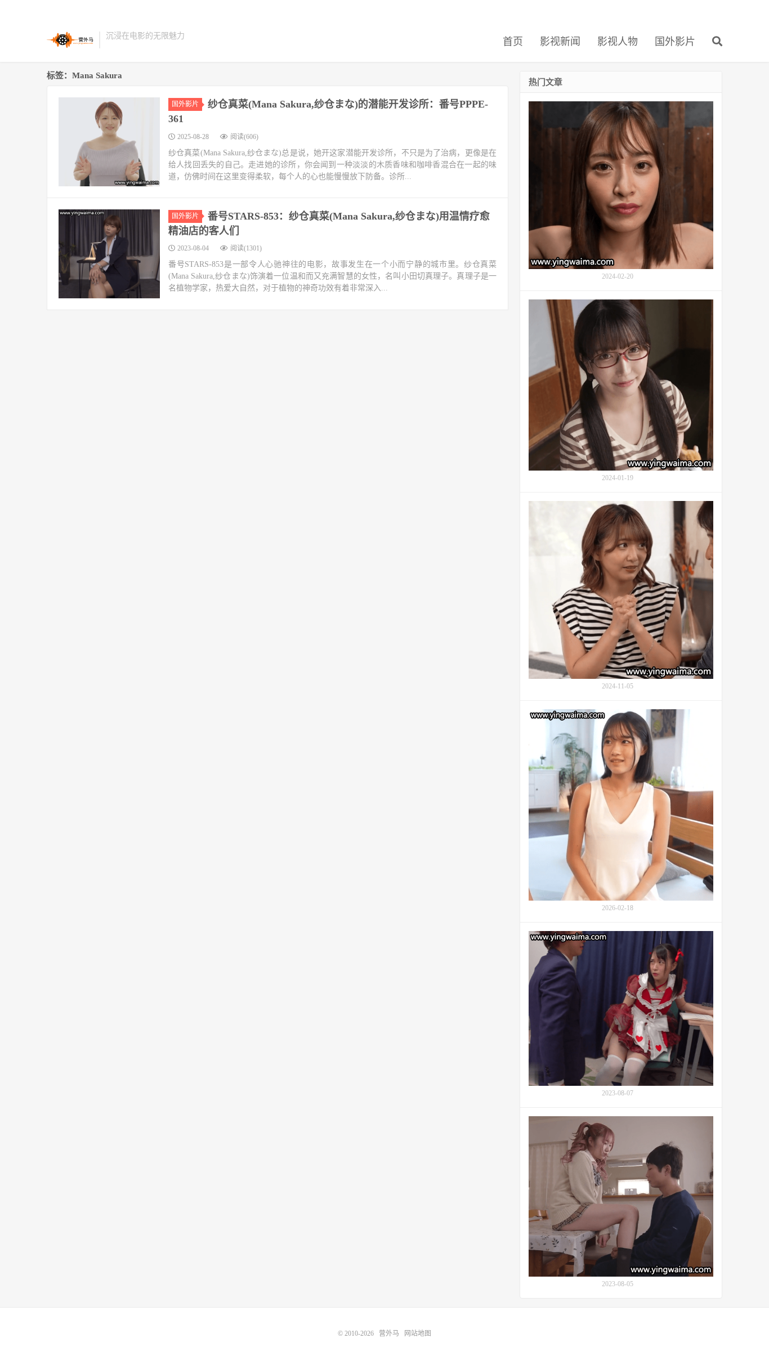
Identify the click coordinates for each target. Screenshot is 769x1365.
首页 (513, 41)
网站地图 (417, 1333)
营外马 (70, 40)
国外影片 (675, 41)
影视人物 (617, 41)
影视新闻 (560, 41)
